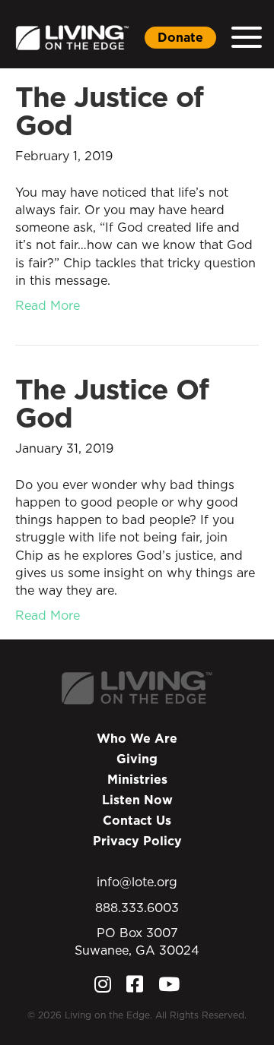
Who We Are (137, 738)
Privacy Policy (137, 840)
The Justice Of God (112, 403)
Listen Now (137, 799)
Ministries (137, 779)
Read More (47, 305)
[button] (246, 37)
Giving (137, 758)
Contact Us (137, 820)
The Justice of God (109, 110)
